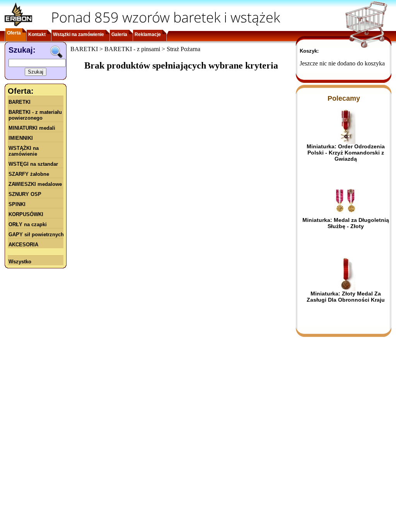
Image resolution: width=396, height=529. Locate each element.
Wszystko (20, 261)
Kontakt (37, 34)
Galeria (119, 34)
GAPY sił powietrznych (36, 234)
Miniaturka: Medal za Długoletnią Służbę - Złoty (345, 223)
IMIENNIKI (21, 138)
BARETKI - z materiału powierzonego (35, 115)
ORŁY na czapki (28, 224)
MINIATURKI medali (32, 128)
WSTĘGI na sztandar (33, 164)
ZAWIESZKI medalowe (35, 184)
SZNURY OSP (25, 194)
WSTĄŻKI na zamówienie (24, 151)
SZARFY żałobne (29, 174)
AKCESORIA (23, 244)
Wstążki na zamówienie (78, 34)
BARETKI (20, 102)
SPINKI (17, 204)
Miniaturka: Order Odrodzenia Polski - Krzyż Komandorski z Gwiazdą (346, 152)
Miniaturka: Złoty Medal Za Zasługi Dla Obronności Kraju (346, 296)
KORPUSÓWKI (26, 214)
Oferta (14, 33)
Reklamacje (148, 34)
